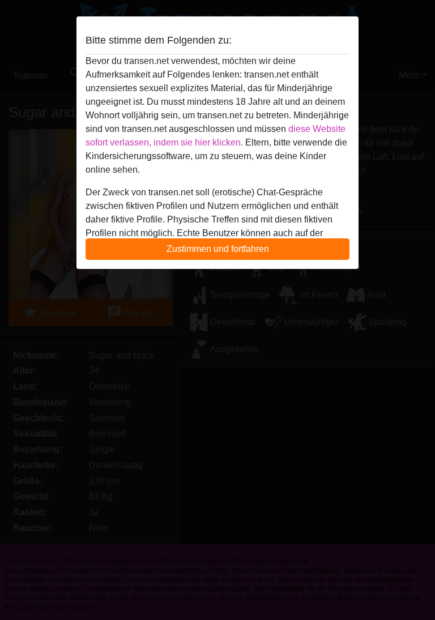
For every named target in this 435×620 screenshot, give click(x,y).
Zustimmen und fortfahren (218, 249)
